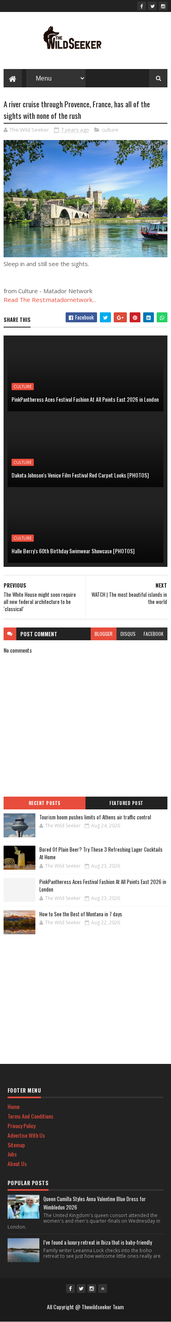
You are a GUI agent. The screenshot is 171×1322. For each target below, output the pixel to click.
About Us (17, 1163)
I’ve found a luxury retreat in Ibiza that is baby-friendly (97, 1242)
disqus (128, 633)
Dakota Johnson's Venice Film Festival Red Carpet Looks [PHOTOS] (80, 475)
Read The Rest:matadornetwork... (50, 300)
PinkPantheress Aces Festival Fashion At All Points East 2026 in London (85, 399)
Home (13, 1106)
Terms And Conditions (30, 1116)
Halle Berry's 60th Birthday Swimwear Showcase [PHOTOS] (73, 551)
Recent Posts (44, 803)
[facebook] (141, 6)
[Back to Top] (102, 1288)
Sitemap (16, 1144)
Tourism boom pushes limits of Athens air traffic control (95, 817)
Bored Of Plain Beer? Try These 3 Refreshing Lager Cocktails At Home (101, 853)
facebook (153, 633)
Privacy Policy (21, 1125)
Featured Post (126, 803)
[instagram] (163, 6)
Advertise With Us (26, 1135)
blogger (104, 633)
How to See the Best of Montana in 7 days (80, 914)
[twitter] (152, 6)
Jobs (12, 1154)
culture (110, 129)
